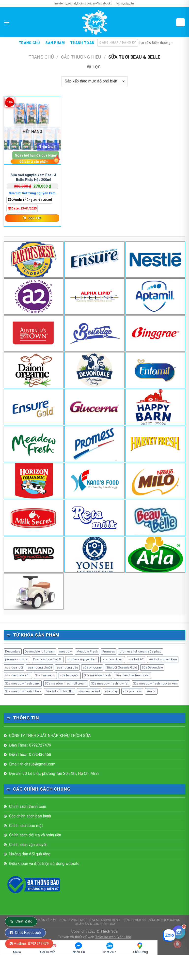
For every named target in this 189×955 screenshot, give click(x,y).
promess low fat (17, 659)
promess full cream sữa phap (140, 651)
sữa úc (151, 691)
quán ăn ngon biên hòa (95, 924)
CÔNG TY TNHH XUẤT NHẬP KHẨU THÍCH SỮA (50, 735)
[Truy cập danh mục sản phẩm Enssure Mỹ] (94, 259)
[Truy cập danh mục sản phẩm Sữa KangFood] (94, 481)
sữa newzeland (89, 691)
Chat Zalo (24, 921)
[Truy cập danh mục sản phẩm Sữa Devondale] (94, 370)
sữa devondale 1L (18, 675)
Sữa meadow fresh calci (132, 675)
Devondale (12, 651)
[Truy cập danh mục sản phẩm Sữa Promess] (94, 444)
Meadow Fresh (87, 651)
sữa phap (111, 691)
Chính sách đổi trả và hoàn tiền (35, 835)
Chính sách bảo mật (26, 825)
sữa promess (132, 691)
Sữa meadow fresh (97, 675)
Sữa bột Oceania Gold (121, 667)
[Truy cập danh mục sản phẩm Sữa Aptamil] (155, 296)
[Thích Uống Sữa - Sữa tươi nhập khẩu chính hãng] (94, 22)
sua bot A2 (136, 659)
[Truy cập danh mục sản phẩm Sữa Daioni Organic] (33, 370)
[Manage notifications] (177, 944)
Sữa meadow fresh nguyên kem (155, 683)
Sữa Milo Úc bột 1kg (60, 691)
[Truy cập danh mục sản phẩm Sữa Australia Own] (33, 333)
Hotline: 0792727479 (31, 943)
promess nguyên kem (82, 659)
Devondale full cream (40, 651)
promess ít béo (113, 659)
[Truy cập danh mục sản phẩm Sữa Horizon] (33, 481)
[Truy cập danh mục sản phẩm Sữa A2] (33, 296)
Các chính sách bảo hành (30, 816)
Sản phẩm (55, 43)
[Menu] (7, 22)
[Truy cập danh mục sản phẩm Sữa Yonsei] (94, 555)
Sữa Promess (135, 920)
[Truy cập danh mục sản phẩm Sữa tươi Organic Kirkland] (33, 555)
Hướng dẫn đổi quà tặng (29, 854)
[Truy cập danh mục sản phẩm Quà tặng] (33, 591)
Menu (17, 952)
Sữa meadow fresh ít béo (23, 691)
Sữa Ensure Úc (45, 675)
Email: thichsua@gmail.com (32, 764)
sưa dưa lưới (14, 667)
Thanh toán (82, 43)
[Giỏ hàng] (180, 22)
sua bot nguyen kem (162, 659)
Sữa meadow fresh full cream (65, 683)
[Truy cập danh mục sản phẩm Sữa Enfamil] (155, 370)
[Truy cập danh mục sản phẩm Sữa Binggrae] (155, 333)
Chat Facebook (28, 932)
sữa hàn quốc (69, 675)
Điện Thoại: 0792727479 (30, 745)
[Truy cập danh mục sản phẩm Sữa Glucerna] (94, 407)
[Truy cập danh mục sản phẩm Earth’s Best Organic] (33, 259)
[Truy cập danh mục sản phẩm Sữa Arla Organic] (155, 555)
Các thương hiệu (81, 57)
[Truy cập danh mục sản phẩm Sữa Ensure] (33, 407)
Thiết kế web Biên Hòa (113, 937)
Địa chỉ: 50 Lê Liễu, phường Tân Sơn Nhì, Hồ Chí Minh (54, 773)
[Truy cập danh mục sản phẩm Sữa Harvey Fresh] (155, 444)
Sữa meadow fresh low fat (109, 683)
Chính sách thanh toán (27, 806)
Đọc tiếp (35, 218)
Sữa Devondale (152, 667)
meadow (65, 651)
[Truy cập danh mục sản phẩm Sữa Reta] (94, 518)
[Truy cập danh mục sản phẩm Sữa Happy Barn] (155, 407)
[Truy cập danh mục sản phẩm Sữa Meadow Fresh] (33, 444)
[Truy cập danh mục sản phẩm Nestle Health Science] (155, 259)
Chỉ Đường (140, 952)
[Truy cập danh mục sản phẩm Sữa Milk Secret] (33, 518)
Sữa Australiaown (165, 920)
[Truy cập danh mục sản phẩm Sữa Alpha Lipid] (94, 296)
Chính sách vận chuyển (28, 844)
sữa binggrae (92, 667)
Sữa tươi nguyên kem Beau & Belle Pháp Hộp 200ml (34, 177)
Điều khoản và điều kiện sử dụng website (44, 863)
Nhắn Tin (79, 952)
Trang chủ (29, 43)
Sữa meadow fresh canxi (22, 683)
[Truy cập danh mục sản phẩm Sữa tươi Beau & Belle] (155, 518)
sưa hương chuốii (40, 667)
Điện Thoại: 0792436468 (30, 754)
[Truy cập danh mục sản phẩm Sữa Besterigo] (94, 333)
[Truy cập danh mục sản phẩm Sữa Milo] (155, 481)
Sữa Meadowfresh (104, 920)
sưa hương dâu (67, 667)
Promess (108, 651)
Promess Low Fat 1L (47, 659)
